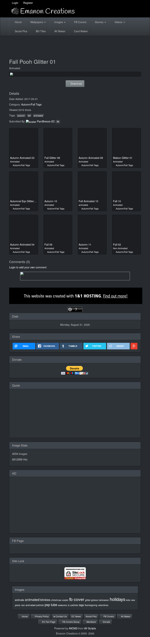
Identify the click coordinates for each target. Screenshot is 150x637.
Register (27, 3)
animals (19, 600)
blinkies (45, 600)
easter (65, 599)
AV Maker (59, 31)
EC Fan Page (48, 621)
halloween (104, 599)
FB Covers (79, 22)
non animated (28, 605)
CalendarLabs (75, 434)
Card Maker (80, 31)
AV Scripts (90, 628)
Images (59, 22)
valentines (103, 605)
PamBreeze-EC (46, 121)
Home (18, 22)
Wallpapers (37, 22)
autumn (21, 115)
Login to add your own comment (27, 267)
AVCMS (73, 628)
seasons (62, 605)
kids (128, 599)
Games (99, 22)
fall (29, 115)
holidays (117, 599)
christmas (56, 600)
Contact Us (61, 616)
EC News (76, 616)
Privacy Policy (41, 616)
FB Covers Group (71, 621)
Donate (106, 621)
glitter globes (91, 599)
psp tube (51, 604)
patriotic (40, 605)
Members (91, 621)
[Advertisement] (75, 46)
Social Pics (20, 31)
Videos (118, 22)
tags (81, 605)
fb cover (76, 599)
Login (14, 3)
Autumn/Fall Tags (31, 104)
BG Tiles (40, 31)
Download (76, 83)
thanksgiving (91, 605)
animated (38, 115)
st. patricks (73, 605)
